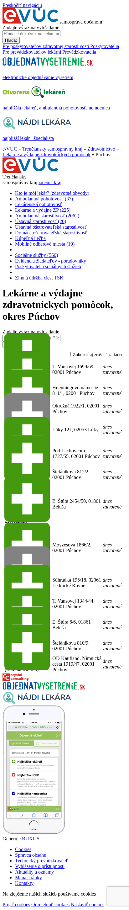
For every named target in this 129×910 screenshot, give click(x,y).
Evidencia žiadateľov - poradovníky (50, 260)
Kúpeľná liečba (30, 238)
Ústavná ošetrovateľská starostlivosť (51, 227)
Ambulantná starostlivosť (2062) (47, 215)
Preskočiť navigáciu (22, 5)
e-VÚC (10, 149)
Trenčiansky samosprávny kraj (52, 149)
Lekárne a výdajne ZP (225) (42, 210)
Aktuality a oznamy (34, 872)
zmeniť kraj (50, 182)
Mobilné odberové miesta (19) (45, 244)
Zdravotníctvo (101, 149)
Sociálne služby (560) (36, 255)
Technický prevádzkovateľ (41, 860)
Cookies (23, 849)
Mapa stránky (28, 877)
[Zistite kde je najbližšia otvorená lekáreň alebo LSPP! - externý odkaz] (34, 833)
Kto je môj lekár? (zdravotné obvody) (52, 193)
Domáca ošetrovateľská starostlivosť (51, 232)
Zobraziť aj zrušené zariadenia (99, 354)
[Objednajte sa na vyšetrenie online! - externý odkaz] (44, 687)
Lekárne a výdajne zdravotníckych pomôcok (46, 154)
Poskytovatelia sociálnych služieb (48, 266)
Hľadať (11, 40)
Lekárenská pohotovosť (38, 204)
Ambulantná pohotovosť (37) (44, 198)
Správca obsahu (30, 855)
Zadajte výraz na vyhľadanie (31, 27)
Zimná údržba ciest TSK (39, 277)
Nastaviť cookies (87, 904)
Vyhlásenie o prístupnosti (39, 866)
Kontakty (24, 883)
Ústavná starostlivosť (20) (40, 221)
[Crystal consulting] (15, 679)
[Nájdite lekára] (37, 702)
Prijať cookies (16, 904)
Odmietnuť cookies (50, 904)
